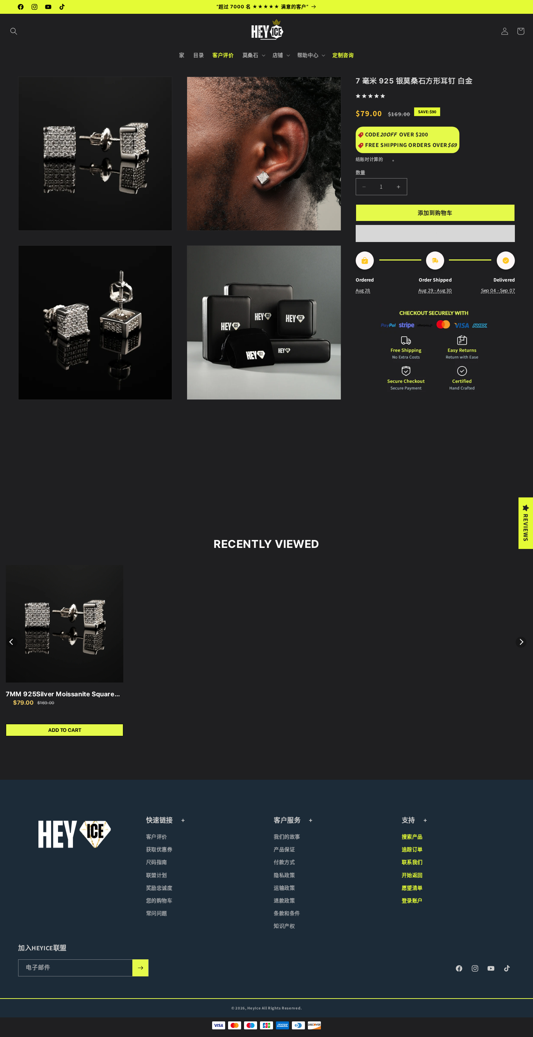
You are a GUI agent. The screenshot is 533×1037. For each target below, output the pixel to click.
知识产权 (284, 926)
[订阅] (140, 967)
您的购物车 (159, 900)
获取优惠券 (159, 849)
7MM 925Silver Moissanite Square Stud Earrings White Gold (60, 694)
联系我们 (412, 862)
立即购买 (435, 233)
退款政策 (284, 900)
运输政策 (284, 888)
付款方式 (284, 862)
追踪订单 (412, 849)
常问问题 (156, 913)
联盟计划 (156, 875)
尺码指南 (156, 862)
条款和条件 (287, 913)
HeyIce (254, 1008)
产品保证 (284, 849)
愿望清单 (412, 888)
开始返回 (412, 875)
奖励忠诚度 (159, 888)
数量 (360, 172)
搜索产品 (412, 836)
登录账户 (412, 900)
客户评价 (156, 836)
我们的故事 (287, 836)
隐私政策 (284, 875)
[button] (14, 31)
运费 (387, 159)
